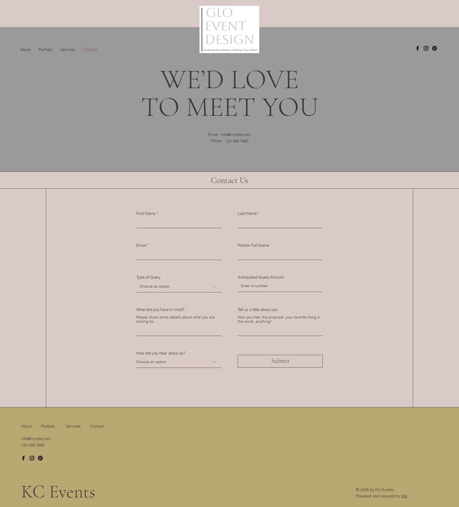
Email (141, 245)
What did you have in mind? (160, 310)
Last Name (247, 213)
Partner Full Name (253, 245)
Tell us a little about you (258, 310)
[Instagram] (426, 48)
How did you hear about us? (160, 353)
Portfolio (48, 426)
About (26, 426)
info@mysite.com (236, 134)
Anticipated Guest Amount (261, 277)
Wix (404, 496)
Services (73, 426)
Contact (97, 426)
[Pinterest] (434, 48)
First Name (145, 213)
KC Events (58, 492)
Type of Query (148, 277)
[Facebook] (417, 48)
